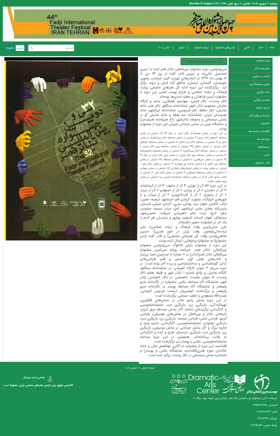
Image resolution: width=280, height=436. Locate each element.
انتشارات (265, 123)
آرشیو (181, 47)
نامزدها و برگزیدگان (259, 115)
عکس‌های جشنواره (225, 47)
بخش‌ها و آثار (262, 68)
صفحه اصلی (147, 368)
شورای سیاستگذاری (259, 84)
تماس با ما (164, 47)
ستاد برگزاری (263, 92)
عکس (267, 155)
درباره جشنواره (201, 47)
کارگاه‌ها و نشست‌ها (259, 131)
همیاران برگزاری (262, 100)
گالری (247, 47)
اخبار (260, 47)
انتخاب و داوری (261, 76)
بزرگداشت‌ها (263, 139)
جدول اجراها (263, 108)
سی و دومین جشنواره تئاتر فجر (204, 61)
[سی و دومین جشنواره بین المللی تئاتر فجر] (71, 153)
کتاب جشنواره (262, 163)
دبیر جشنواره (263, 60)
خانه (272, 47)
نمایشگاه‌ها (264, 147)
